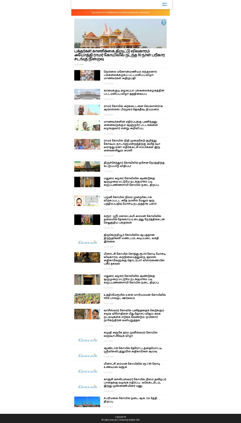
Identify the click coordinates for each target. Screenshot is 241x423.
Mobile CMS (134, 419)
